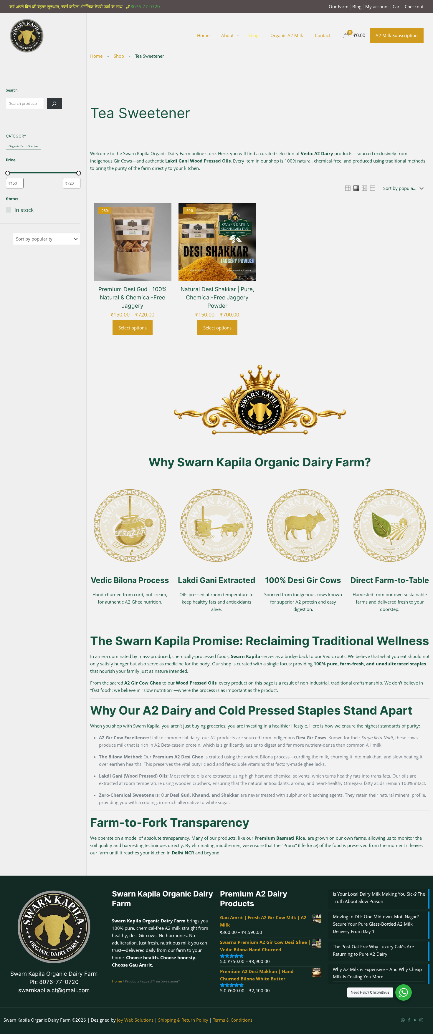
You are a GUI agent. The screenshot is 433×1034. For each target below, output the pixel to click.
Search (12, 90)
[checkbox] (23, 146)
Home (117, 981)
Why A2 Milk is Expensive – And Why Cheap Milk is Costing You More (377, 973)
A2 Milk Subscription (397, 35)
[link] (348, 188)
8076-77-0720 (145, 6)
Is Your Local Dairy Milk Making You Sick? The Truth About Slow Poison (379, 897)
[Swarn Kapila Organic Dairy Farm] (26, 35)
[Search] (54, 103)
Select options (132, 328)
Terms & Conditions (232, 1020)
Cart (397, 6)
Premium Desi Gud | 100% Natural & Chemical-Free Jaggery (132, 297)
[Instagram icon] (421, 1020)
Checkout (414, 6)
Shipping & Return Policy (183, 1020)
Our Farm (338, 6)
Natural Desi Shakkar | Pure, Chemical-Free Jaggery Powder (217, 297)
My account (377, 6)
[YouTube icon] (415, 1020)
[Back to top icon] (405, 1022)
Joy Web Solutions (135, 1020)
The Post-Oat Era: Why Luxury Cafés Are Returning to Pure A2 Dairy (373, 950)
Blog (356, 6)
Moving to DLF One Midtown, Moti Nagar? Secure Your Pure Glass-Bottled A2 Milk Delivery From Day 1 (376, 924)
